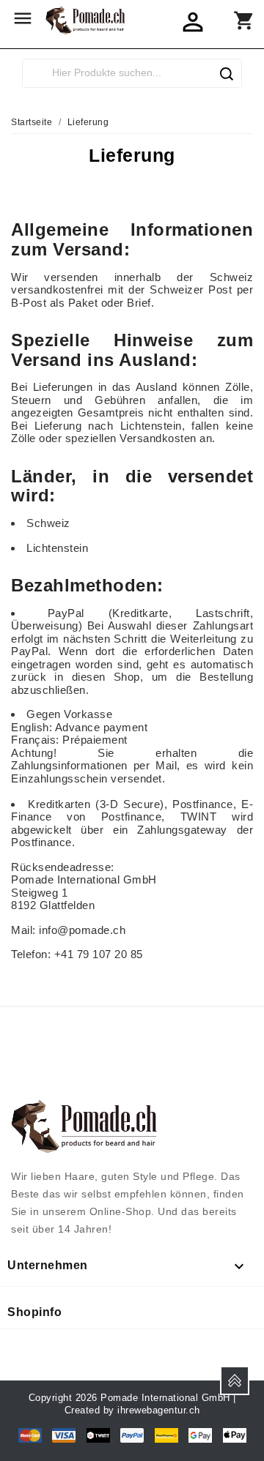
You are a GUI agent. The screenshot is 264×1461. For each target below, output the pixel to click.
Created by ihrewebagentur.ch (132, 1410)
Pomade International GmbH (165, 1397)
